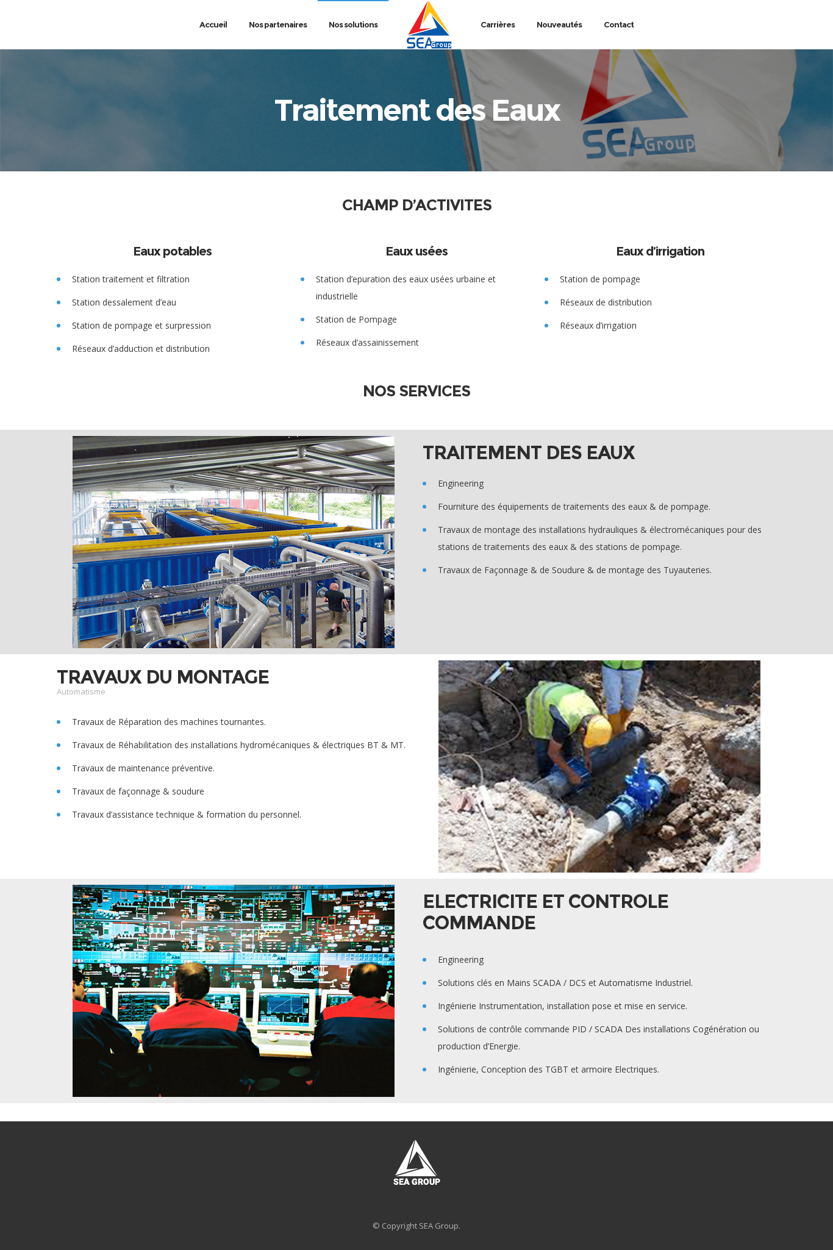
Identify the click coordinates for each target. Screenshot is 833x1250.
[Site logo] (428, 24)
